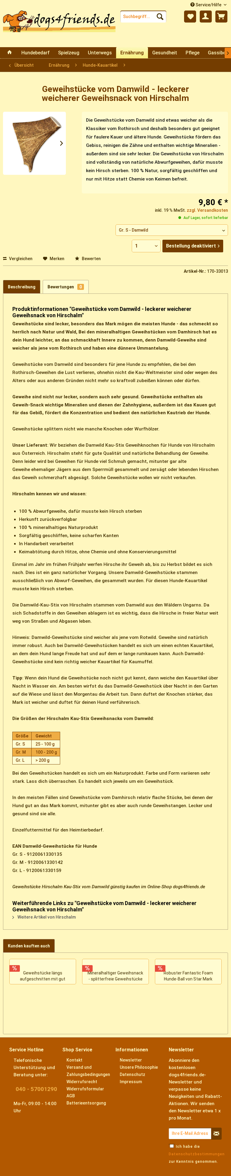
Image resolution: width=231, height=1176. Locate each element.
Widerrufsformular (85, 1088)
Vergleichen (20, 258)
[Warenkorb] (221, 17)
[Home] (9, 52)
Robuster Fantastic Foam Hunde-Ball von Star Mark (188, 976)
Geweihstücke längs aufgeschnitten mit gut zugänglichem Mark (42, 977)
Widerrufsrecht (81, 1081)
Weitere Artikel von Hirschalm (46, 917)
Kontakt (74, 1060)
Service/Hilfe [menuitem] (208, 4)
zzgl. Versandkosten (207, 210)
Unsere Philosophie (139, 1067)
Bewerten (91, 258)
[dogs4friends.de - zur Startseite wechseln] (59, 29)
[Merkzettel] (190, 17)
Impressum (131, 1081)
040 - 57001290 (36, 1089)
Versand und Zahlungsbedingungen (88, 1071)
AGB (70, 1095)
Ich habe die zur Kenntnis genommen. (197, 1154)
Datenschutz (132, 1074)
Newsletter (131, 1060)
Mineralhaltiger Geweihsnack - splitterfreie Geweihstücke (115, 976)
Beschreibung (21, 286)
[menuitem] (143, 17)
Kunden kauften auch (29, 946)
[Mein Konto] (206, 17)
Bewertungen (65, 286)
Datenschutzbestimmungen (197, 1154)
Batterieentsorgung (86, 1103)
